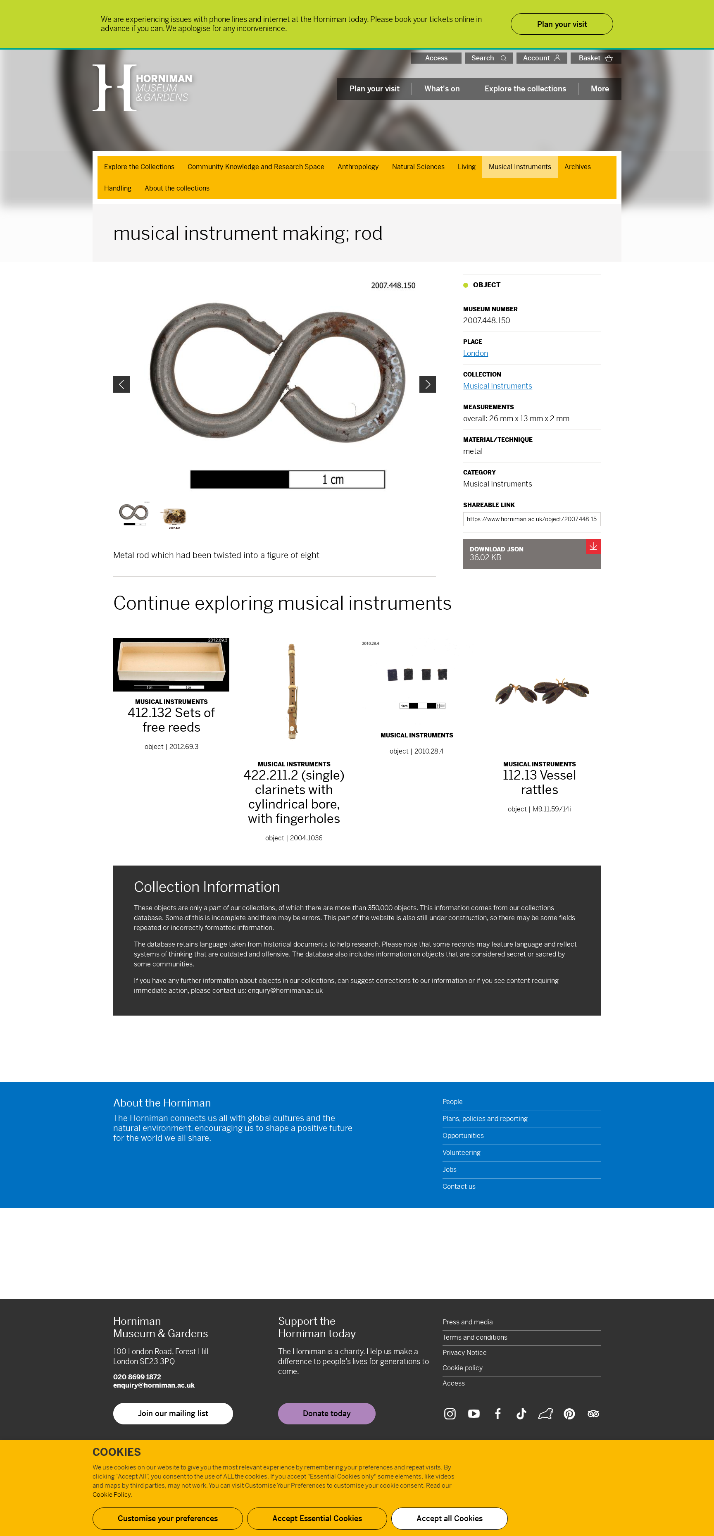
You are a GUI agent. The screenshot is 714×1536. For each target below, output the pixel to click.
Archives (577, 166)
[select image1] (174, 518)
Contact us (459, 1186)
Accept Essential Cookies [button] (317, 1518)
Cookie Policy (112, 1494)
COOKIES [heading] (117, 1452)
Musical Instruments (520, 166)
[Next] (427, 384)
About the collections (177, 188)
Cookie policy (463, 1368)
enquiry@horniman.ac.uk (285, 990)
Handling (117, 188)
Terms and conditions (475, 1337)
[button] (505, 58)
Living (467, 166)
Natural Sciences (418, 166)
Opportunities (463, 1135)
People (453, 1101)
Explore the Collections (139, 166)
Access (436, 58)
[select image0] (133, 513)
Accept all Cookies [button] (449, 1518)
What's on (442, 88)
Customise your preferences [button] (168, 1518)
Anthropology (358, 166)
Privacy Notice (465, 1352)
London (475, 353)
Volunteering (462, 1152)
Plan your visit (375, 88)
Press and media (468, 1322)
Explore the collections (525, 88)
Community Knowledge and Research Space (256, 166)
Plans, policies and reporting (485, 1118)
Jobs (450, 1169)
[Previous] (121, 384)
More (600, 88)
